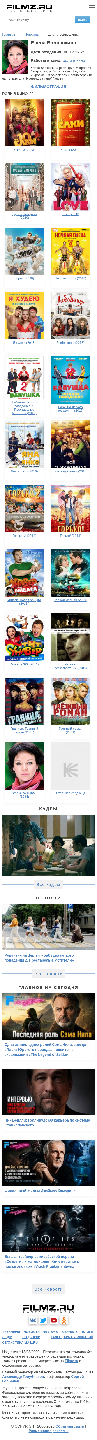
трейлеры (11, 1331)
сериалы (70, 1331)
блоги (87, 1331)
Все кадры (48, 884)
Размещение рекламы (49, 1431)
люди (7, 1337)
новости (32, 1331)
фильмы (51, 1331)
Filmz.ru (71, 1361)
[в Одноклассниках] (64, 1320)
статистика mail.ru (20, 1342)
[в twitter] (43, 1320)
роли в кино (74, 60)
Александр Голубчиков (23, 1377)
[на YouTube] (54, 1320)
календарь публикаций (72, 1337)
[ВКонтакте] (33, 1320)
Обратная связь (69, 1426)
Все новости (49, 974)
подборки (31, 1337)
